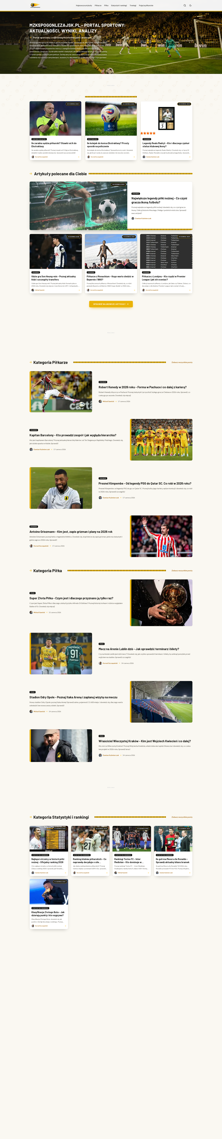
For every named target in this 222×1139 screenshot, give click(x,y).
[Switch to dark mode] (190, 5)
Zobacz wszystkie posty (182, 362)
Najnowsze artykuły (84, 5)
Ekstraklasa (92, 139)
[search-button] (184, 5)
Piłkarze (98, 5)
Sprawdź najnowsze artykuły (109, 304)
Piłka (106, 5)
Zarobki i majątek (39, 139)
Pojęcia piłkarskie (146, 5)
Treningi (133, 5)
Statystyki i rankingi (119, 5)
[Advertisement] (111, 85)
